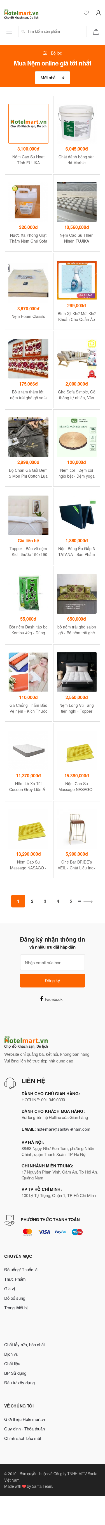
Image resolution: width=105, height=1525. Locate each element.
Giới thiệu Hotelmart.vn (25, 1419)
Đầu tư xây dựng (19, 1382)
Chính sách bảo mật (22, 1438)
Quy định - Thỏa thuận (24, 1429)
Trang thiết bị (15, 1307)
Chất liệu (12, 1363)
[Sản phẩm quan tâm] (98, 31)
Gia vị (9, 1288)
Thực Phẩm (15, 1279)
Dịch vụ (11, 1354)
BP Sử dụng (15, 1373)
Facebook (54, 999)
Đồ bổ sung (14, 1298)
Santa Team (42, 1486)
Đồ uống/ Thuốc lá (21, 1269)
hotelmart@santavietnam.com (63, 1129)
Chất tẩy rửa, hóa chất (24, 1344)
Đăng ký (52, 980)
